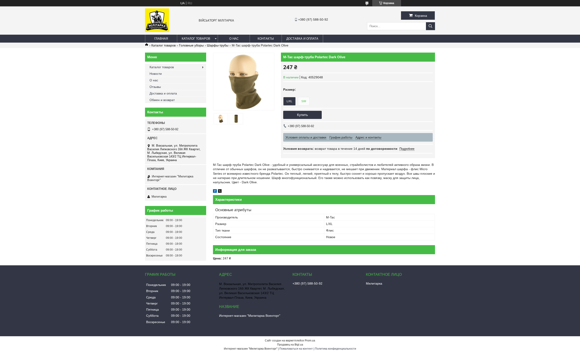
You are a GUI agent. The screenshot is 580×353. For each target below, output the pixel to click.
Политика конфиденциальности (335, 348)
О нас (234, 38)
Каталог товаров (196, 38)
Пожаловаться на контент (296, 348)
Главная (161, 38)
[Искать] (430, 26)
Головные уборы (191, 45)
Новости (156, 73)
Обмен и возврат (162, 100)
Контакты (266, 38)
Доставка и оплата (302, 38)
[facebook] (215, 191)
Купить (302, 115)
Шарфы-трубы (217, 45)
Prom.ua (310, 340)
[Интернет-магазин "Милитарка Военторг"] (157, 31)
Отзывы (155, 87)
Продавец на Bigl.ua (290, 344)
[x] (220, 191)
